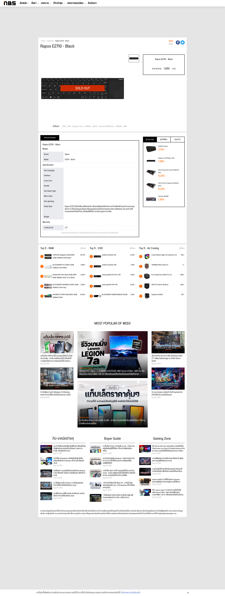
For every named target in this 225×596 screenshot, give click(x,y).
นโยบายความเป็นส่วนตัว (130, 592)
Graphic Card (77, 126)
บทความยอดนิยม (75, 3)
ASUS (94, 126)
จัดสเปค (23, 3)
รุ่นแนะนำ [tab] (177, 139)
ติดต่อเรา (92, 3)
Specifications (50, 137)
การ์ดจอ (88, 126)
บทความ (45, 3)
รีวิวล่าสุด (58, 3)
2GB (125, 126)
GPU (69, 126)
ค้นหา (33, 3)
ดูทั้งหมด (83, 248)
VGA (64, 126)
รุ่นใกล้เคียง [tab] (163, 139)
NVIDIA (119, 126)
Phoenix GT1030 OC (106, 126)
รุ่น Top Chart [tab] (150, 139)
